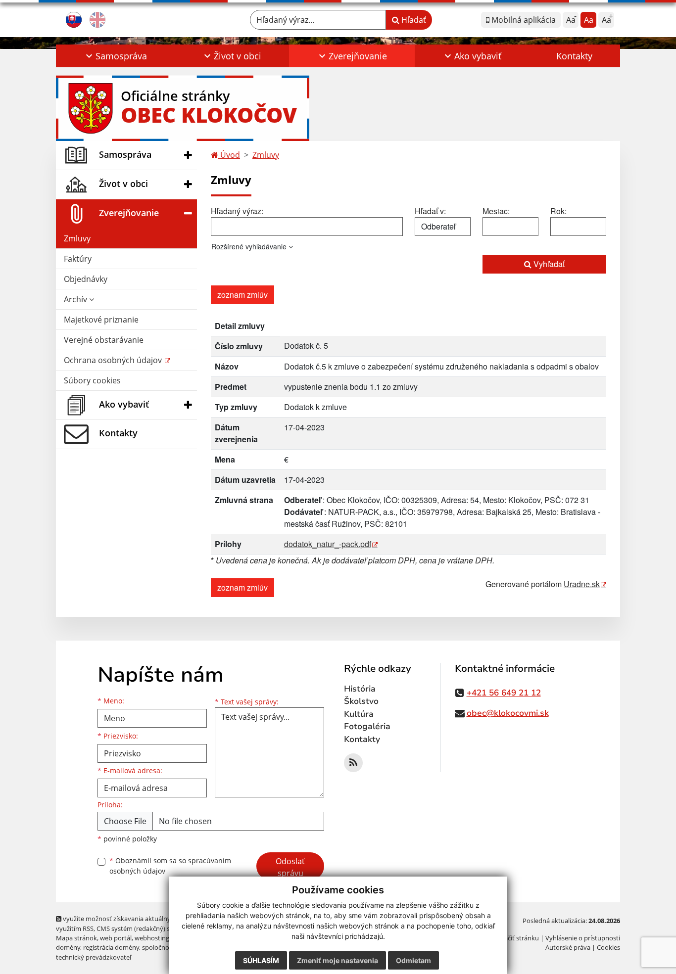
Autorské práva (567, 947)
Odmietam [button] (413, 960)
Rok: (558, 211)
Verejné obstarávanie (104, 339)
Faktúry (78, 258)
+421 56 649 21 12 (504, 692)
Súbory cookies (92, 380)
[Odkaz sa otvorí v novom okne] (353, 762)
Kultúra (359, 714)
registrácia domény (111, 947)
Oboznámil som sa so (170, 866)
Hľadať (412, 19)
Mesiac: (496, 211)
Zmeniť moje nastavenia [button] (337, 960)
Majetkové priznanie (101, 319)
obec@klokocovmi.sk (508, 713)
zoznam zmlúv (242, 294)
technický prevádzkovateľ (93, 957)
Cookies (608, 947)
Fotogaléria (367, 726)
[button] (115, 56)
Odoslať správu (290, 867)
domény (68, 947)
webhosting (152, 937)
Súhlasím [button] (261, 960)
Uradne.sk (582, 584)
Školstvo (361, 701)
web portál (116, 937)
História (360, 689)
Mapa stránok (76, 937)
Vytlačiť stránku (516, 937)
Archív (76, 299)
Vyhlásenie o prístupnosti (582, 937)
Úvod (229, 154)
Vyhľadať (548, 264)
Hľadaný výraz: (237, 211)
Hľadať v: (430, 211)
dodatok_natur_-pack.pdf (327, 544)
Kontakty (574, 56)
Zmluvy (77, 238)
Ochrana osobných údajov (114, 360)
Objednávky (85, 279)
